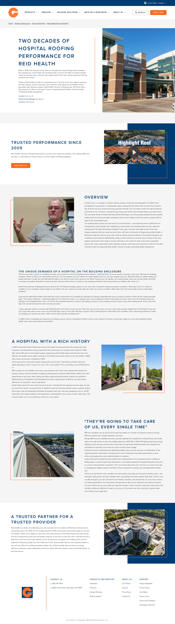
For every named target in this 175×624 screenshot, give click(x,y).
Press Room (126, 592)
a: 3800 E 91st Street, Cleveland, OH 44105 (66, 588)
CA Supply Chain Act (147, 605)
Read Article (20, 165)
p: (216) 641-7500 (56, 583)
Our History (126, 583)
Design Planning (96, 592)
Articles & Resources (22, 23)
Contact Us (126, 596)
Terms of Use (144, 596)
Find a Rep (158, 12)
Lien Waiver (144, 592)
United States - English (155, 3)
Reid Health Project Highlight (57, 23)
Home (11, 23)
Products (93, 588)
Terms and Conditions (147, 600)
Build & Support (95, 596)
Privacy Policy (145, 588)
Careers (125, 588)
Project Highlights (38, 23)
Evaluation (93, 583)
